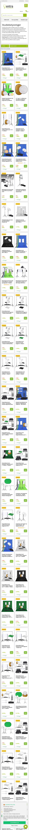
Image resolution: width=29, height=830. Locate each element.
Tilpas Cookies (14, 825)
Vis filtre (3, 46)
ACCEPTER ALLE (14, 822)
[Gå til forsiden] (2, 20)
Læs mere (5, 820)
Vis (11, 75)
